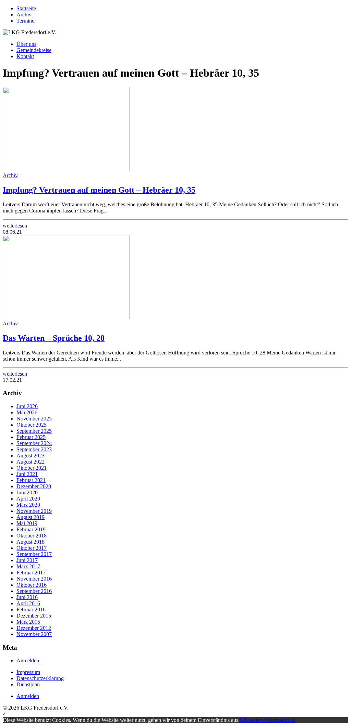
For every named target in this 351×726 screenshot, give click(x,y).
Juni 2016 (27, 597)
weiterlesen (15, 226)
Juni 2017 (27, 560)
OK (244, 720)
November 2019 (34, 511)
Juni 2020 (27, 492)
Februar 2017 (31, 572)
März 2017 (28, 566)
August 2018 (30, 542)
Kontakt (25, 56)
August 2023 (30, 455)
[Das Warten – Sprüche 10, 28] (66, 317)
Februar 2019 (31, 529)
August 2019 (30, 517)
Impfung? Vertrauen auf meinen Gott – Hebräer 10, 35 (99, 189)
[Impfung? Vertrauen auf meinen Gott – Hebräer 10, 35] (66, 169)
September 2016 (34, 591)
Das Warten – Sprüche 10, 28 (54, 338)
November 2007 (34, 634)
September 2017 (34, 554)
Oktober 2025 (31, 425)
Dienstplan (28, 684)
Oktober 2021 (31, 468)
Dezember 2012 (33, 628)
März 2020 (28, 505)
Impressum (28, 672)
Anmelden (27, 660)
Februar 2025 (31, 437)
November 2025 (34, 419)
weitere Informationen (271, 720)
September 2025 (34, 431)
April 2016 (28, 603)
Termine (25, 21)
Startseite (26, 8)
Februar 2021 (31, 480)
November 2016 (34, 579)
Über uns (26, 44)
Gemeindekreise (33, 50)
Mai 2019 (26, 523)
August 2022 (30, 462)
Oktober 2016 (31, 585)
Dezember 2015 (33, 616)
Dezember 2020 (33, 486)
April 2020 (28, 499)
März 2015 (28, 622)
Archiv (24, 14)
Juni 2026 (27, 406)
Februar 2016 (31, 609)
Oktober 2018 (31, 536)
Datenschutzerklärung (40, 678)
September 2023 (34, 449)
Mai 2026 (26, 412)
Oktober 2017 (31, 548)
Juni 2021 (27, 474)
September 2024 (34, 443)
